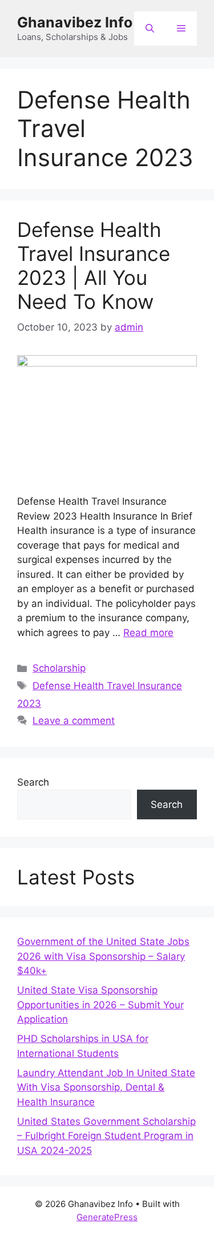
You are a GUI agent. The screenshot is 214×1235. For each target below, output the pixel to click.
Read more (148, 632)
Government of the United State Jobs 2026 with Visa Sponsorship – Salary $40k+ (103, 956)
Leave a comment (74, 720)
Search (33, 782)
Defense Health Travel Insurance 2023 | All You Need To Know (93, 265)
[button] (149, 28)
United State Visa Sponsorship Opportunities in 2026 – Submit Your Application (100, 1004)
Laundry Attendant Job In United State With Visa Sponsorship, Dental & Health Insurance (106, 1087)
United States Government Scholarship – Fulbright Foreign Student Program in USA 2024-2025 (106, 1136)
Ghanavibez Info (74, 22)
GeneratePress (107, 1217)
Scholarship (59, 668)
